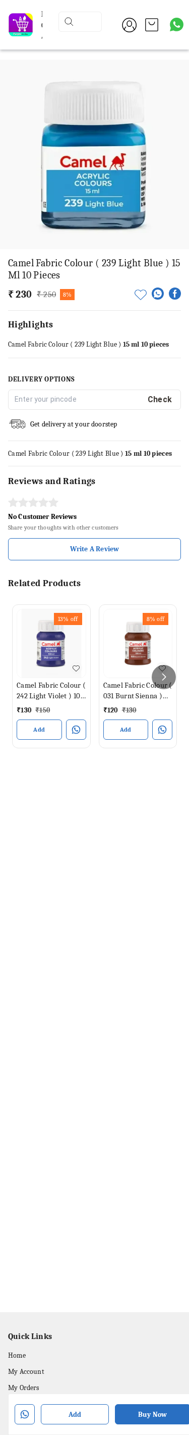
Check (160, 399)
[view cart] (152, 24)
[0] (152, 24)
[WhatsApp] (158, 294)
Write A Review (94, 549)
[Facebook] (175, 294)
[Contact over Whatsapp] (176, 24)
